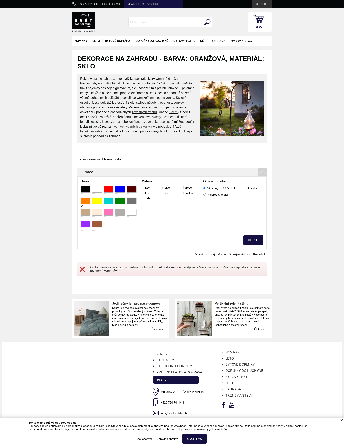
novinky (81, 40)
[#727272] (131, 202)
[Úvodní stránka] (83, 22)
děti (203, 40)
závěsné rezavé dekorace (147, 121)
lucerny (174, 112)
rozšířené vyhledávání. (106, 271)
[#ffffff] (97, 191)
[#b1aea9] (120, 214)
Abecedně (258, 254)
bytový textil (184, 40)
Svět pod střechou (168, 267)
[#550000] (131, 191)
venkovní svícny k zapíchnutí (159, 117)
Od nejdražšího (216, 254)
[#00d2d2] (108, 202)
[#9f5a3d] (97, 226)
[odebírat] (179, 4)
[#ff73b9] (108, 214)
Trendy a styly (241, 41)
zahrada (218, 40)
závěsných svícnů (144, 112)
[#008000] (120, 202)
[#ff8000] (85, 202)
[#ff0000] (108, 191)
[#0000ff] (120, 191)
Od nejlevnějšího (239, 254)
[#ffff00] (97, 202)
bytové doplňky (118, 40)
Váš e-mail (152, 3)
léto (96, 40)
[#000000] (85, 191)
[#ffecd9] (97, 214)
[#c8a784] (85, 214)
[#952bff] (85, 226)
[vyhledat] (207, 22)
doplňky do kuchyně (152, 40)
